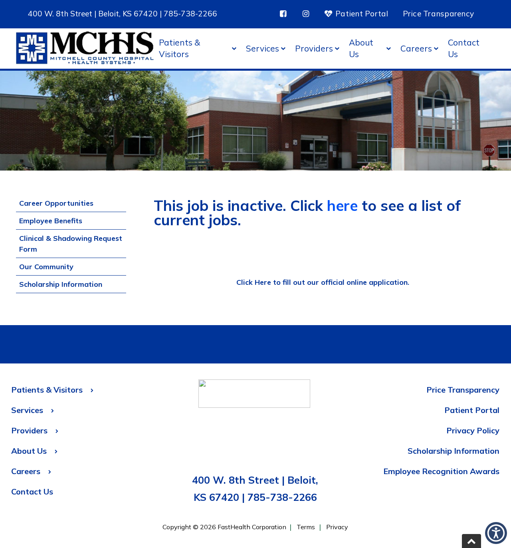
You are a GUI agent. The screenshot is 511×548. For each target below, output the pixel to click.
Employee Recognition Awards (441, 471)
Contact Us (463, 48)
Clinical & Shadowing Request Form (70, 244)
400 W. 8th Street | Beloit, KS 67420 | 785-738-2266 (122, 13)
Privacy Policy (472, 430)
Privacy (337, 527)
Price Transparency (438, 13)
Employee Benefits (50, 220)
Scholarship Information (60, 284)
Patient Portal (360, 13)
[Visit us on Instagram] (305, 14)
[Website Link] (254, 395)
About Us (361, 48)
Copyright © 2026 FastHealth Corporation (224, 527)
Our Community (46, 266)
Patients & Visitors (179, 48)
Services (262, 48)
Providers (314, 48)
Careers (416, 48)
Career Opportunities (56, 203)
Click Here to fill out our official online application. (322, 282)
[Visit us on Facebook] (283, 14)
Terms (306, 527)
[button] (471, 541)
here (342, 205)
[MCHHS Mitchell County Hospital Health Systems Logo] (85, 48)
